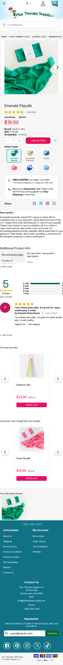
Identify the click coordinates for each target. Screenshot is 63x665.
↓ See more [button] (6, 266)
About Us (7, 536)
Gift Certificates (10, 562)
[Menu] (4, 3)
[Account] (43, 3)
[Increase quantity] (19, 141)
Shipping (7, 541)
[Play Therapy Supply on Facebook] (8, 644)
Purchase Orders (11, 557)
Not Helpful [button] (34, 324)
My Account (38, 536)
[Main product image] (31, 93)
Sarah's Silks (18, 129)
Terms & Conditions (12, 551)
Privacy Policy (10, 546)
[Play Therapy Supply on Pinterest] (18, 644)
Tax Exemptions (40, 546)
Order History (39, 541)
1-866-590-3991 (31, 524)
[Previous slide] (5, 379)
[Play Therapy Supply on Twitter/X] (39, 644)
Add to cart (31, 404)
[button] (6, 141)
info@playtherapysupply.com (31, 600)
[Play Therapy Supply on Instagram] (28, 644)
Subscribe (52, 633)
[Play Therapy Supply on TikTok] (49, 644)
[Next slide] (58, 379)
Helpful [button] (20, 324)
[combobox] (33, 25)
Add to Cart (38, 140)
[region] (31, 67)
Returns (7, 567)
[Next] (57, 67)
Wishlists (37, 551)
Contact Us (8, 572)
